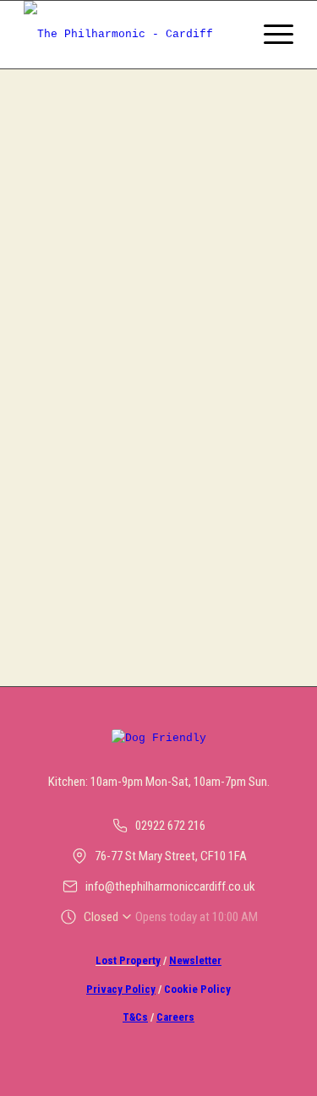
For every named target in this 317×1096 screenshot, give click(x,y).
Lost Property (128, 960)
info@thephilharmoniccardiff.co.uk (170, 886)
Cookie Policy (197, 989)
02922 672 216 (170, 825)
